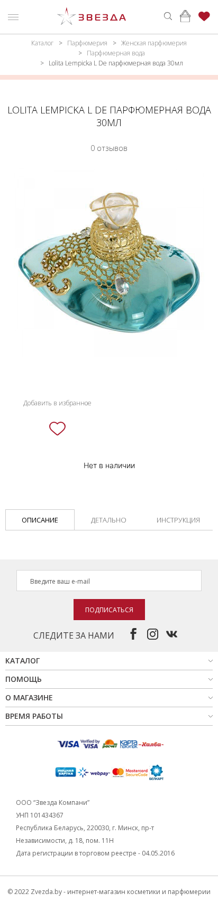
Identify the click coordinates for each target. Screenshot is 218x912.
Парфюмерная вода (116, 53)
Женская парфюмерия (154, 43)
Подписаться (109, 609)
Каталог (42, 43)
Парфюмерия (87, 43)
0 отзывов (109, 148)
